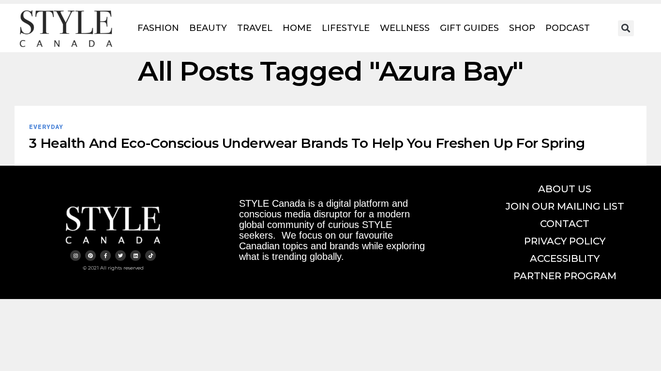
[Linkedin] (135, 255)
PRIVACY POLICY (564, 241)
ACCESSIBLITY (565, 258)
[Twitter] (120, 255)
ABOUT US (564, 189)
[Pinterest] (90, 255)
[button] (626, 28)
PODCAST (567, 28)
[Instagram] (75, 255)
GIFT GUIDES (469, 28)
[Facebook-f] (105, 255)
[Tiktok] (150, 255)
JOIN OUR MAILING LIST (565, 206)
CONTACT (564, 223)
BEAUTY (208, 28)
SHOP (522, 28)
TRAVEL (254, 28)
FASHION (158, 28)
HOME (297, 28)
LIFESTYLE (346, 28)
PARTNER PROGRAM (564, 276)
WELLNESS (405, 28)
